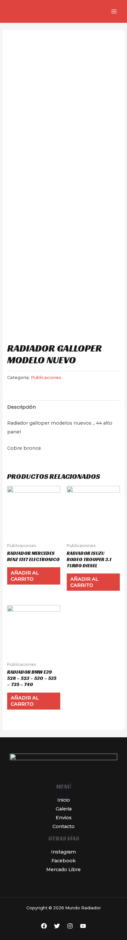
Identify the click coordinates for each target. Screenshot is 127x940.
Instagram (63, 852)
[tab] (63, 407)
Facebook (63, 861)
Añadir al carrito (25, 576)
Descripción (21, 407)
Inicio (63, 800)
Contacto (63, 826)
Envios (64, 818)
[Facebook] (44, 926)
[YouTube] (83, 926)
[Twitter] (57, 926)
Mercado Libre (63, 869)
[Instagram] (70, 926)
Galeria (64, 809)
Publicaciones (46, 377)
